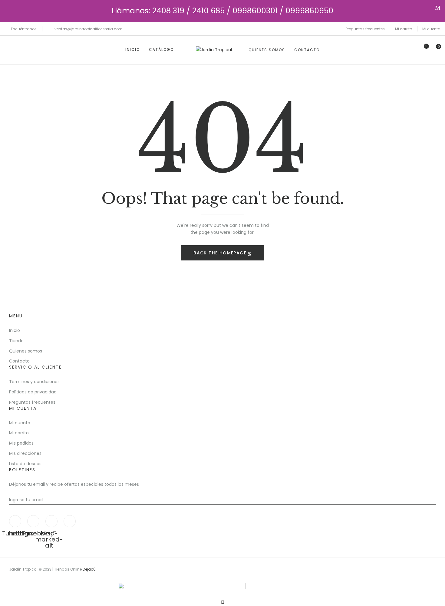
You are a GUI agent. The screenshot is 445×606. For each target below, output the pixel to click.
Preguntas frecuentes (365, 28)
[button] (435, 50)
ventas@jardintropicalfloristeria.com (88, 28)
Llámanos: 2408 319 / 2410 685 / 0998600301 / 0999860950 (222, 10)
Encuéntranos (24, 28)
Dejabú (89, 569)
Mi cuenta (431, 28)
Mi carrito (403, 28)
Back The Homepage (220, 253)
